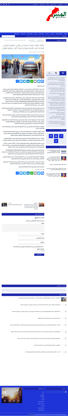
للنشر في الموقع (53, 4)
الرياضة (35, 33)
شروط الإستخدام (60, 4)
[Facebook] (9, 4)
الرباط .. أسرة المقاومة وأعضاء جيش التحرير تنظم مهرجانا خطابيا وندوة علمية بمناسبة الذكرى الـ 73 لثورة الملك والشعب (56, 98)
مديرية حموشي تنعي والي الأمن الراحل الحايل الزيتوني (57, 94)
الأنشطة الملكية (59, 33)
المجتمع (52, 33)
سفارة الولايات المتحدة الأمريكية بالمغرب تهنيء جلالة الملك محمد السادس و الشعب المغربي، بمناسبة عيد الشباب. (56, 89)
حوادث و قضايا (29, 33)
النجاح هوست (36, 414)
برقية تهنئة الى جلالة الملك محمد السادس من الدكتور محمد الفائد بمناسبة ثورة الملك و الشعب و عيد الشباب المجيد (56, 103)
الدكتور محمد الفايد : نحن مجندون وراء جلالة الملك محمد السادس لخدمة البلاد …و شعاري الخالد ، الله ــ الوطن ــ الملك (53, 158)
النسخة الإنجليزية (35, 4)
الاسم (42, 234)
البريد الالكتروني (40, 238)
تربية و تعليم (41, 33)
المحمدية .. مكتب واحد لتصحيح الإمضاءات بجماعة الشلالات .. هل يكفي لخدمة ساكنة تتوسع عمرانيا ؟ (56, 79)
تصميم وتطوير (44, 414)
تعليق (42, 223)
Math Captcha (40, 249)
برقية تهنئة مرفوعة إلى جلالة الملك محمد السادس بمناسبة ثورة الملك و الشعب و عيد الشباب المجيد (56, 109)
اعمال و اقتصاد (16, 33)
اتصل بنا (43, 399)
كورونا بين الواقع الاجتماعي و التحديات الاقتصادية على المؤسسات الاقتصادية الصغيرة (53, 151)
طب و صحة (23, 33)
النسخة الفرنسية (42, 4)
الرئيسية (65, 33)
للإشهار (48, 4)
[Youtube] (6, 4)
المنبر (66, 4)
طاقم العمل (42, 396)
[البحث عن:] (8, 36)
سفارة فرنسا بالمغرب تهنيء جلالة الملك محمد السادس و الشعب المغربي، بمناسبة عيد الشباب (56, 84)
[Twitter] (4, 4)
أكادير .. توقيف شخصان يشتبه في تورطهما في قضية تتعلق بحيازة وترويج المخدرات (57, 118)
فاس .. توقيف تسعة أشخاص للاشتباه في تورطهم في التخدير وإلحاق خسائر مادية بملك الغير (56, 123)
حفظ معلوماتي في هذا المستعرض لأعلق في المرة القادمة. (28, 247)
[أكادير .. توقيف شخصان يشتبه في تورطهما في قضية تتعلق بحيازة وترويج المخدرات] (63, 353)
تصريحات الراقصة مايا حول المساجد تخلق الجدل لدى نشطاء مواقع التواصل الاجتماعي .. (56, 169)
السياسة (47, 33)
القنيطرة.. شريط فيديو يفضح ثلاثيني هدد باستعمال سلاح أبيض (57, 113)
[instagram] (1, 4)
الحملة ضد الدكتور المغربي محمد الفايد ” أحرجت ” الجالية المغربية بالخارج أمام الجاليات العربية (53, 175)
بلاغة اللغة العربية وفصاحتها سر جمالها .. (57, 164)
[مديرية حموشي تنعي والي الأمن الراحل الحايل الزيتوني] (63, 320)
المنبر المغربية (40, 52)
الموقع (42, 242)
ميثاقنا (43, 398)
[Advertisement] (23, 20)
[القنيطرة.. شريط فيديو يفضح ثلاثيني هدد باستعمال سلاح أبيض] (63, 347)
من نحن (42, 394)
